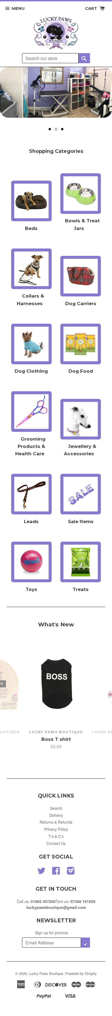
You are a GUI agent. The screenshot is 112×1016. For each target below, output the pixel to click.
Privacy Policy (56, 829)
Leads (31, 521)
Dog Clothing (31, 371)
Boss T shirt (56, 739)
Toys (31, 589)
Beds (31, 228)
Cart (91, 8)
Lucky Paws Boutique (46, 973)
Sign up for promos (51, 932)
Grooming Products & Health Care (30, 446)
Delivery (56, 815)
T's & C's (56, 836)
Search (56, 808)
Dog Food (81, 371)
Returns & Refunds (56, 822)
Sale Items (81, 521)
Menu (18, 8)
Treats (81, 589)
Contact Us (56, 843)
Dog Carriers (80, 303)
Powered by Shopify (81, 973)
